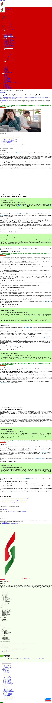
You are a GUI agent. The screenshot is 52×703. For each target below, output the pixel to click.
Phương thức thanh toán (6, 639)
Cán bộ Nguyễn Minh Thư (8, 58)
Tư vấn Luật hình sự (7, 19)
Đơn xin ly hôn (4, 626)
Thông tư (5, 64)
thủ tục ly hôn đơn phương (36, 329)
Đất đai (5, 74)
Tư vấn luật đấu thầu (5, 604)
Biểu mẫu (3, 73)
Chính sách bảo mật (5, 638)
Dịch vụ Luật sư (5, 12)
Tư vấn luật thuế (4, 600)
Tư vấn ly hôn (6, 13)
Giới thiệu (3, 7)
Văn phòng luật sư (5, 631)
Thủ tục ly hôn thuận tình (8, 39)
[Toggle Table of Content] (1, 135)
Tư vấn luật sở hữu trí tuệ (6, 601)
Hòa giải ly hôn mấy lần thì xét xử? (8, 138)
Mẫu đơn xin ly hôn (7, 41)
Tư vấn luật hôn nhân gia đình (7, 599)
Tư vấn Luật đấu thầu (8, 22)
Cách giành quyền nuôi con (9, 46)
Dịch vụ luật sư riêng (8, 34)
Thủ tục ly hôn (4, 38)
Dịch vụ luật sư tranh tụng (8, 36)
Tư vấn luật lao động (5, 603)
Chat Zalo (48, 698)
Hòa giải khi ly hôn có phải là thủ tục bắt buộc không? (11, 137)
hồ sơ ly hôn (44, 452)
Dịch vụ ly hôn (6, 32)
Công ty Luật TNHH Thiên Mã (25, 658)
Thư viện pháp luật (5, 61)
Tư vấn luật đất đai (7, 84)
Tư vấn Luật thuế (7, 14)
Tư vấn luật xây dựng (5, 602)
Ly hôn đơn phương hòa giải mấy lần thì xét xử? (10, 139)
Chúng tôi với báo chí (8, 10)
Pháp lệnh (6, 69)
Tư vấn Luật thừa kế (7, 18)
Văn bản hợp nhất (7, 71)
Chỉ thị (5, 62)
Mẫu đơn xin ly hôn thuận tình (9, 42)
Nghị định (6, 67)
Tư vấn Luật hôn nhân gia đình (9, 29)
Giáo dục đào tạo (7, 79)
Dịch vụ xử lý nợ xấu (5, 613)
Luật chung (6, 63)
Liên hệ (3, 622)
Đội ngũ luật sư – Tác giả (8, 11)
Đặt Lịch (48, 700)
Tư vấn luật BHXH (7, 87)
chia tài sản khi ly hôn (43, 274)
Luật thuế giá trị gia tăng (4, 522)
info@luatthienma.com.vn (8, 651)
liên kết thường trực (23, 511)
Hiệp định (6, 66)
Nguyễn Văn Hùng (13, 98)
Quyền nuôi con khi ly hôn (9, 45)
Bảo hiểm (5, 75)
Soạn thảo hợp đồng (5, 597)
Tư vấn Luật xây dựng (8, 26)
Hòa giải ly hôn (2, 215)
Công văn (6, 65)
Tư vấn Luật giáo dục (8, 23)
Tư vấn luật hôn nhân (8, 88)
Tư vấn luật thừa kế (5, 605)
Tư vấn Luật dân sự (7, 17)
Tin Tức (3, 83)
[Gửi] (4, 49)
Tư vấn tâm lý (4, 630)
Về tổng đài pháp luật (8, 8)
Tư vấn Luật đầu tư (7, 15)
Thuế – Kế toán (7, 77)
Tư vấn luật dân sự (7, 85)
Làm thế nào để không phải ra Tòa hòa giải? (10, 141)
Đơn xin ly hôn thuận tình (6, 628)
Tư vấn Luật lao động (8, 24)
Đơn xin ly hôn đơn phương (6, 627)
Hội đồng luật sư (4, 620)
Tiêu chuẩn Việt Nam (8, 72)
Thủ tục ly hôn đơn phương (9, 40)
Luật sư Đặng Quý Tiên (8, 56)
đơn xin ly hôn (20, 205)
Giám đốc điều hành (7, 9)
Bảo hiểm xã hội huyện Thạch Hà (29, 97)
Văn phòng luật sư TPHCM (6, 633)
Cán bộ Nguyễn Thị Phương (9, 60)
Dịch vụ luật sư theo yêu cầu (6, 609)
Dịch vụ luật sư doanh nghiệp (9, 37)
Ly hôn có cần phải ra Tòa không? (8, 140)
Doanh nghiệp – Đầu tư (8, 81)
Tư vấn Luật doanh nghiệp (9, 28)
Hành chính (6, 76)
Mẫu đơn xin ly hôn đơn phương (10, 43)
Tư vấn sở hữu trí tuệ (7, 25)
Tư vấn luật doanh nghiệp (6, 598)
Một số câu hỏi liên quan (7, 142)
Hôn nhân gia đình (7, 80)
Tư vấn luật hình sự (7, 86)
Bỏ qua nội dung (2, 0)
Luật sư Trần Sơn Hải (8, 55)
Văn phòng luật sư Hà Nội (6, 632)
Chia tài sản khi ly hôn (8, 44)
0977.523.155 (5, 509)
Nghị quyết (6, 68)
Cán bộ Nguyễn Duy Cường (9, 59)
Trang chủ (1, 90)
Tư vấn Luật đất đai (7, 16)
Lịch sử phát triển (5, 621)
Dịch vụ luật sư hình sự (8, 35)
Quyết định (6, 70)
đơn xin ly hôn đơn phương (23, 358)
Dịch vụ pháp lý (5, 30)
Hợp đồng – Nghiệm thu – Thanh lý (10, 82)
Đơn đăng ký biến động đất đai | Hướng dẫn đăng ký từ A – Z (10, 523)
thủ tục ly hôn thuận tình (11, 167)
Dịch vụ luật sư (6, 33)
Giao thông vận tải (7, 78)
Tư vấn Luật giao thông (8, 27)
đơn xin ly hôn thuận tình (15, 319)
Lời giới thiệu (4, 619)
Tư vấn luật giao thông (5, 593)
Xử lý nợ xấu (6, 31)
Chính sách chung (5, 637)
